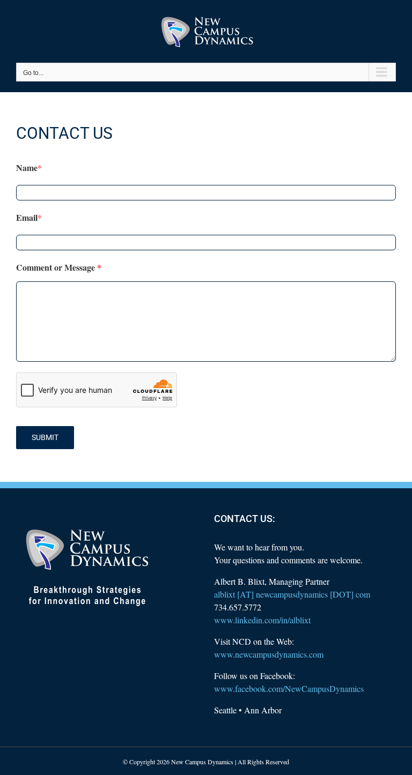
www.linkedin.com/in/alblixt (262, 619)
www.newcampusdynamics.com (268, 654)
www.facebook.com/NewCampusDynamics (289, 688)
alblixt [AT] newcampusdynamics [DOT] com (292, 594)
